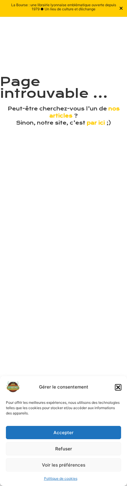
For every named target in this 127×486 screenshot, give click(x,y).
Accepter (63, 432)
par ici (96, 123)
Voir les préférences (63, 465)
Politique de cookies (60, 478)
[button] (118, 387)
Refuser (63, 449)
